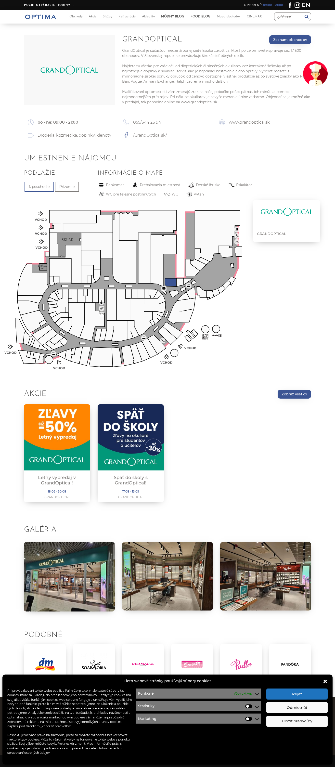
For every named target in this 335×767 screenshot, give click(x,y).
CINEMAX (254, 16)
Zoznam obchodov (290, 40)
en (306, 5)
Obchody (75, 16)
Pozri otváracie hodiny (47, 5)
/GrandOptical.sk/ (150, 135)
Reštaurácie (127, 16)
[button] (325, 680)
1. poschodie (39, 186)
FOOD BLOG (200, 16)
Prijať (297, 694)
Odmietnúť (297, 707)
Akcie (92, 16)
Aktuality (148, 16)
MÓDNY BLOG (172, 16)
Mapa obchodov (228, 16)
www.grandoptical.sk (199, 102)
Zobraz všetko (294, 394)
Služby (107, 16)
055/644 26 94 (147, 122)
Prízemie (67, 186)
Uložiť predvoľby (297, 721)
